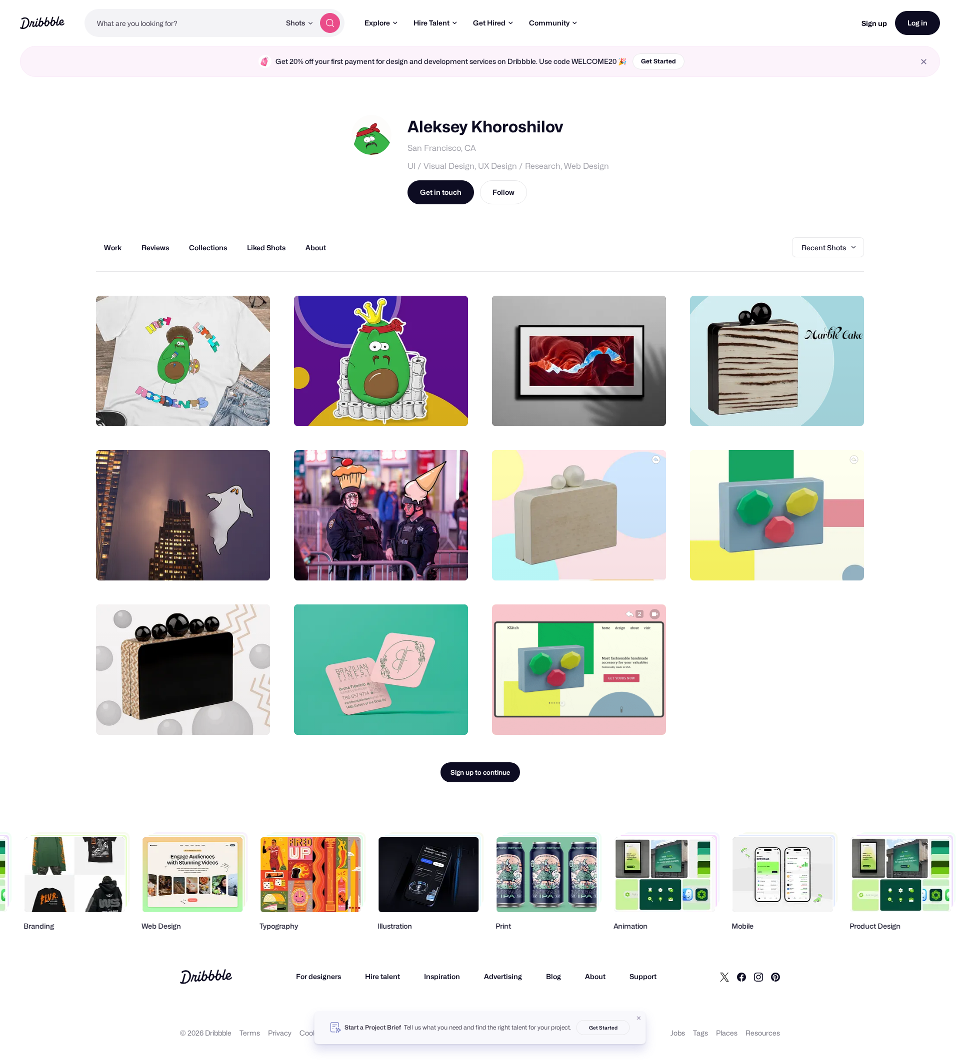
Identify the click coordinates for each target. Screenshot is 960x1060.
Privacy (280, 1033)
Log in (918, 22)
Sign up (874, 23)
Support (643, 976)
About (595, 976)
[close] (924, 61)
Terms (250, 1033)
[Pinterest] (775, 976)
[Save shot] (231, 407)
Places (727, 1033)
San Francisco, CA (442, 148)
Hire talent (382, 976)
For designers (318, 976)
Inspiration (442, 976)
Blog (553, 976)
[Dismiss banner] (639, 1018)
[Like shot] (251, 407)
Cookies (313, 1033)
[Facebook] (741, 976)
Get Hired (489, 22)
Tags (700, 1033)
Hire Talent (432, 22)
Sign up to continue (480, 772)
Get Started (658, 61)
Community (549, 22)
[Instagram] (758, 976)
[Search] (330, 23)
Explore (377, 22)
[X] (724, 976)
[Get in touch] (211, 407)
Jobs (677, 1033)
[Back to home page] (42, 22)
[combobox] (182, 22)
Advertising (503, 976)
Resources (763, 1033)
